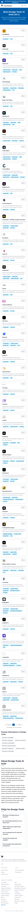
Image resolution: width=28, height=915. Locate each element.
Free (11, 39)
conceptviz (5, 582)
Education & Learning (14, 590)
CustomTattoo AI (6, 203)
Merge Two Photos (7, 100)
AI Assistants (6, 122)
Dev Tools (3, 899)
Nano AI (4, 546)
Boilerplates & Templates (20, 888)
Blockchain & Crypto (19, 886)
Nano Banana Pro (7, 491)
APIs (19, 442)
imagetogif (5, 49)
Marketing (12, 461)
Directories (17, 899)
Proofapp (4, 388)
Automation (3, 886)
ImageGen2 (5, 270)
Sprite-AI (4, 254)
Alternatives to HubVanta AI (7, 748)
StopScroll (5, 63)
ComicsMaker (6, 169)
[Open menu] (25, 5)
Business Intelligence (19, 890)
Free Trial (12, 260)
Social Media (13, 442)
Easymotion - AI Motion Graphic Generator (13, 219)
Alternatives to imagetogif (7, 740)
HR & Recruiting (4, 903)
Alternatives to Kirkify (20, 748)
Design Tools (5, 39)
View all (3, 904)
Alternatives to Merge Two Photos (9, 745)
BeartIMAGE (5, 34)
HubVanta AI (5, 116)
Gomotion (5, 511)
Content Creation (6, 69)
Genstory (4, 404)
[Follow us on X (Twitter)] (2, 864)
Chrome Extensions (5, 893)
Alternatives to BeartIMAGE (7, 737)
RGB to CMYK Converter (9, 564)
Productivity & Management (16, 610)
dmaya (4, 288)
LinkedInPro (5, 657)
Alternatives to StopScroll (20, 740)
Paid (11, 193)
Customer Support (19, 895)
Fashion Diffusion (7, 304)
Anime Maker (5, 150)
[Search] (22, 5)
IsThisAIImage (6, 81)
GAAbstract (5, 473)
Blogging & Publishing (7, 533)
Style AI (4, 691)
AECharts (5, 321)
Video (20, 69)
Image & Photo (13, 88)
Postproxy (5, 436)
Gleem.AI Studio (6, 454)
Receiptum (5, 238)
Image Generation (6, 71)
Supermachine (6, 371)
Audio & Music (18, 884)
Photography (21, 88)
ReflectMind (5, 602)
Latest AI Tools (4, 870)
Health (16, 903)
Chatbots (17, 891)
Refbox (4, 639)
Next (20, 724)
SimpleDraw (5, 675)
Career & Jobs (4, 891)
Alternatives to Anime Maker (8, 751)
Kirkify (4, 134)
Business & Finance (5, 890)
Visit (23, 30)
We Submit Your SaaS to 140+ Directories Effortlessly (15, 2)
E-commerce (13, 345)
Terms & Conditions (19, 870)
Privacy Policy (18, 872)
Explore (3, 872)
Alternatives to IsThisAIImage (8, 743)
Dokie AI (4, 355)
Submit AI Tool (4, 874)
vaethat (4, 420)
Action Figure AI (6, 710)
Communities (18, 893)
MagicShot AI (6, 187)
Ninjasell (4, 337)
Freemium (14, 71)
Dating (2, 897)
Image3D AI (5, 622)
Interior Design (13, 681)
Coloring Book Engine (8, 527)
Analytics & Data (5, 884)
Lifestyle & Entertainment (8, 499)
